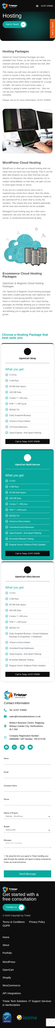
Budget (7, 826)
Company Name (10, 786)
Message (7, 840)
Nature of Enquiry (11, 813)
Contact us (11, 907)
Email (6, 772)
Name (6, 758)
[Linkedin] (22, 747)
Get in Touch (12, 24)
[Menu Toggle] (37, 5)
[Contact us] (21, 907)
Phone (6, 799)
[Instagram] (14, 747)
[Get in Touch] (23, 24)
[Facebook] (6, 747)
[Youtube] (30, 747)
